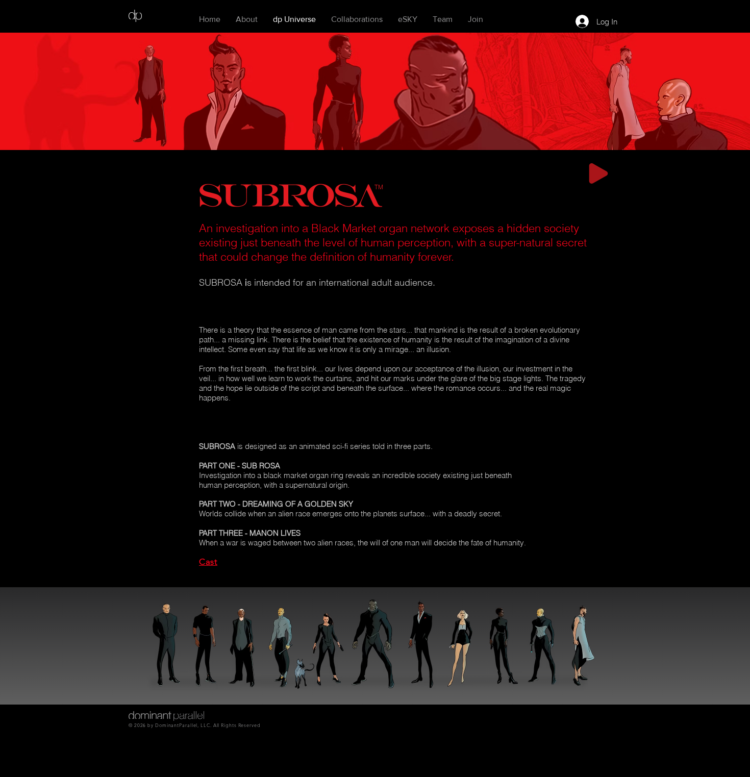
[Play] (598, 173)
